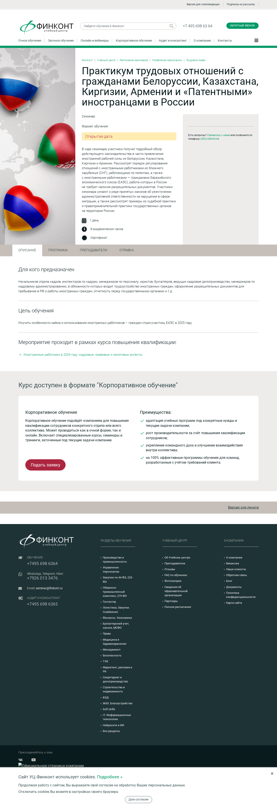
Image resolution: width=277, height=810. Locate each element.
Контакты (225, 40)
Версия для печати (243, 507)
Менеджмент (112, 649)
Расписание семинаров (134, 60)
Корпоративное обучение (134, 40)
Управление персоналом (167, 60)
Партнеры (171, 601)
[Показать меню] (256, 40)
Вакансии (232, 563)
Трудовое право (196, 60)
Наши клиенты (236, 569)
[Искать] (171, 26)
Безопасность (112, 655)
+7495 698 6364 (42, 563)
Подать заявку (45, 464)
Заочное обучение (61, 40)
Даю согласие (138, 799)
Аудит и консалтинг (173, 40)
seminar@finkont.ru (49, 588)
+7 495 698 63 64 (197, 26)
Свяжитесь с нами (218, 135)
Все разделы (111, 731)
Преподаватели (93, 250)
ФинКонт (87, 60)
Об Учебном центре (177, 557)
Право (107, 633)
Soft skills (109, 709)
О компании (202, 40)
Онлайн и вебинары (95, 40)
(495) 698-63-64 (209, 138)
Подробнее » (109, 776)
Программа (58, 250)
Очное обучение (29, 40)
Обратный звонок (242, 25)
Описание (27, 250)
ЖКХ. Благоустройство (117, 703)
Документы (234, 587)
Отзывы (169, 569)
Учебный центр (106, 60)
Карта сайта (234, 602)
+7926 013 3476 (42, 578)
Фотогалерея (172, 581)
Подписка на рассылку (241, 4)
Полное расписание (177, 607)
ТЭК (105, 661)
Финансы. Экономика (117, 617)
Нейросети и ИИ (113, 725)
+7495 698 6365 (42, 604)
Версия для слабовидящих (203, 4)
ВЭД (106, 697)
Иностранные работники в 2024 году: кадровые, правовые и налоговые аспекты (83, 355)
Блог (229, 581)
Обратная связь (236, 575)
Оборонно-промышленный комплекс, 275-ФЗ (115, 591)
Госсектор (109, 601)
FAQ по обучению (175, 575)
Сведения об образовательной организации (176, 591)
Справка (126, 250)
